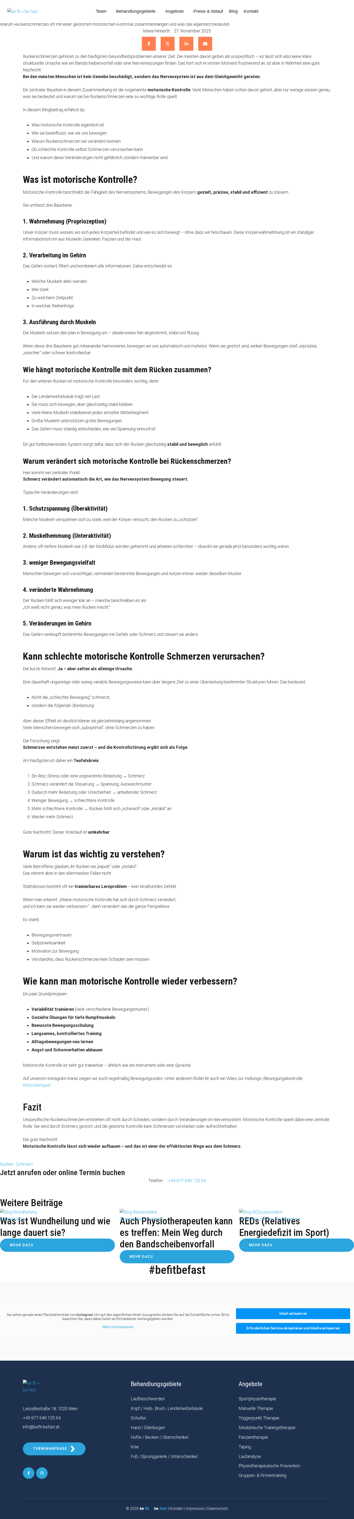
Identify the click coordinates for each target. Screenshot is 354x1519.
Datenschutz (217, 1508)
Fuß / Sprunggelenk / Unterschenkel (164, 1456)
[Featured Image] (18, 1212)
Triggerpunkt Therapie (259, 1417)
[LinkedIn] (186, 44)
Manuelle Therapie (256, 1408)
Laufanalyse (250, 1456)
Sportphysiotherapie (257, 1398)
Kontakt (176, 1508)
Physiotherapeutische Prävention (269, 1465)
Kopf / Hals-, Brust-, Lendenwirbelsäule (167, 1408)
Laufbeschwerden (148, 1398)
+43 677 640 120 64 (187, 1180)
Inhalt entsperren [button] (293, 1313)
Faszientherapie (253, 1437)
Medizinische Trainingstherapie (267, 1427)
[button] (109, 11)
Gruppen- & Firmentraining (262, 1475)
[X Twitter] (168, 44)
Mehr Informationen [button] (118, 1327)
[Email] (205, 44)
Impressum (195, 1508)
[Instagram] (42, 1473)
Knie (135, 1446)
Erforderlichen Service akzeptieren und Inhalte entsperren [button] (293, 1328)
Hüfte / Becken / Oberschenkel (159, 1437)
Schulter (138, 1417)
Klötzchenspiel (37, 1085)
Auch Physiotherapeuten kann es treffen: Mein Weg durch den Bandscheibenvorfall (176, 1232)
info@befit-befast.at (41, 1426)
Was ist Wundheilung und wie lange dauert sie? (55, 1226)
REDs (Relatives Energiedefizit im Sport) (284, 1226)
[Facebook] (149, 44)
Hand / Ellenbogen (148, 1427)
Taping (245, 1446)
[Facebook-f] (28, 1473)
